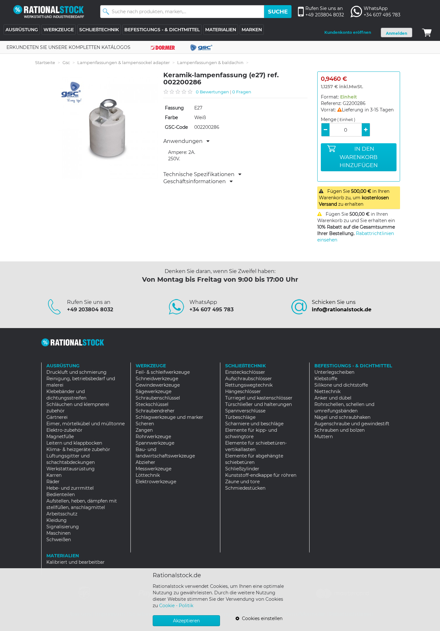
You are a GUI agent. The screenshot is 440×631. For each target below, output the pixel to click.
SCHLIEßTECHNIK (99, 30)
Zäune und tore (242, 482)
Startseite (45, 62)
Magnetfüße (60, 436)
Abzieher (145, 462)
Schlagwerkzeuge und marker (169, 417)
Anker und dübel (332, 398)
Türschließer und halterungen (258, 404)
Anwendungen (184, 141)
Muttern (323, 436)
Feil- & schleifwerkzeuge (163, 372)
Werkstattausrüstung (70, 469)
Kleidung (56, 520)
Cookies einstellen (260, 618)
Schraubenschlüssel (158, 398)
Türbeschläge (240, 417)
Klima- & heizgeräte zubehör (78, 449)
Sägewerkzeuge (153, 391)
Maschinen (58, 533)
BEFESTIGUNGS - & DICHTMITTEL (162, 30)
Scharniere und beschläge (254, 424)
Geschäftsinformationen (196, 181)
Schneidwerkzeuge (157, 378)
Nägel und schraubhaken (342, 417)
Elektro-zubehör (64, 430)
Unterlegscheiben (334, 372)
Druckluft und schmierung (76, 372)
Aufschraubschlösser (248, 378)
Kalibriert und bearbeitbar (75, 562)
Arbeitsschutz (61, 514)
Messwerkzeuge (153, 469)
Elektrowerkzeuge (156, 482)
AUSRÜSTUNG (21, 30)
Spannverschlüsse (245, 411)
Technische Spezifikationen (200, 174)
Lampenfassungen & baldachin (210, 62)
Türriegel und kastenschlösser (258, 398)
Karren (54, 475)
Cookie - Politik (176, 605)
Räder (53, 482)
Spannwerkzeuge (155, 443)
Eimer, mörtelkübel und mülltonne (85, 424)
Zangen (144, 430)
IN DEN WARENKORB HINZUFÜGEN (359, 157)
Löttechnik (148, 475)
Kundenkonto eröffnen (347, 32)
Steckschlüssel (152, 404)
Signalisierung (62, 527)
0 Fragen (241, 91)
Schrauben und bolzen (339, 430)
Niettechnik (327, 391)
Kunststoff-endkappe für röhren (260, 475)
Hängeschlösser (243, 391)
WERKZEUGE (58, 30)
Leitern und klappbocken (74, 443)
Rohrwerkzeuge (153, 436)
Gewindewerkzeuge (158, 385)
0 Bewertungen (212, 91)
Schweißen (58, 539)
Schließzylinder (242, 469)
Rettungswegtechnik (249, 385)
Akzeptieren (186, 621)
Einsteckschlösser (245, 372)
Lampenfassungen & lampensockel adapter (123, 62)
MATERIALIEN (220, 30)
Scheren (145, 424)
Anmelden (396, 33)
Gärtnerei (57, 417)
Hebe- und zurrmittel (70, 488)
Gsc (66, 62)
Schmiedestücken (245, 488)
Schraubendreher (155, 411)
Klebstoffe (325, 378)
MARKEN (252, 30)
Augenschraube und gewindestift (351, 424)
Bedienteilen (60, 494)
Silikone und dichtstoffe (341, 385)
